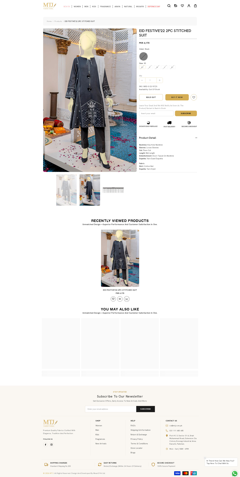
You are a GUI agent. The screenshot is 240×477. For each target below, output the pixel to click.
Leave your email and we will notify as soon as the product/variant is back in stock (161, 106)
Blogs (133, 452)
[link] (194, 97)
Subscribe (186, 113)
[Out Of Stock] (126, 299)
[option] (90, 100)
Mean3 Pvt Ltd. (99, 473)
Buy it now (177, 97)
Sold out (151, 97)
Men (97, 430)
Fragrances (100, 439)
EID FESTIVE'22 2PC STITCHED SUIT (120, 290)
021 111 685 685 (177, 430)
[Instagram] (51, 444)
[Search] (169, 5)
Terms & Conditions (139, 443)
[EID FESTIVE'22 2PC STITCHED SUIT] (120, 258)
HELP (133, 421)
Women (99, 425)
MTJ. (51, 473)
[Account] (188, 5)
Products (58, 21)
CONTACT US (171, 421)
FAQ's (133, 425)
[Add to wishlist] (113, 298)
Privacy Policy (137, 439)
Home (49, 21)
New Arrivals (101, 443)
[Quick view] (119, 298)
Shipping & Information (140, 430)
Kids (97, 434)
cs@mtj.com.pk (176, 425)
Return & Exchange (139, 434)
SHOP (98, 421)
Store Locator (137, 448)
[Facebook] (45, 444)
